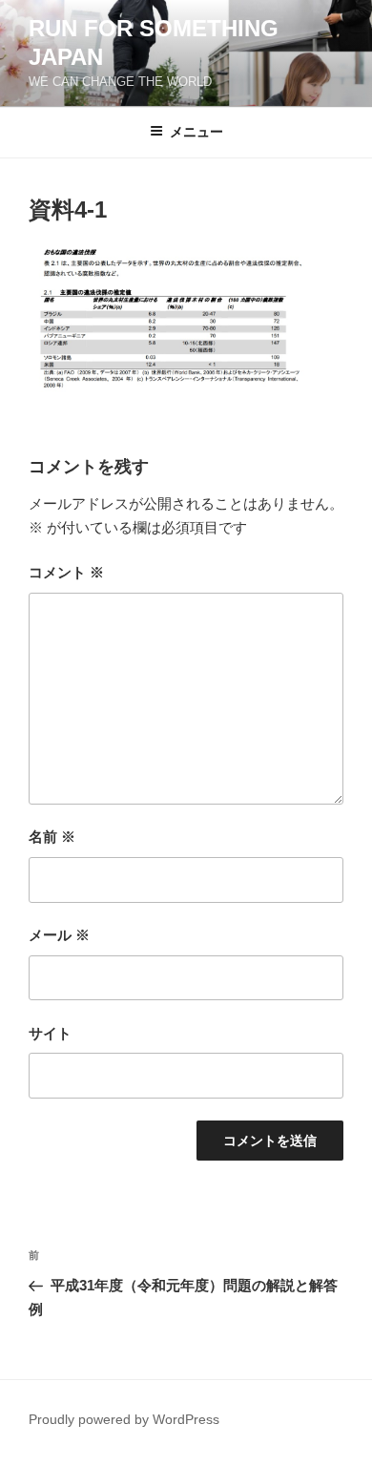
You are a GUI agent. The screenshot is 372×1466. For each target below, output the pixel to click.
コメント (66, 572)
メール (59, 935)
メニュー (196, 131)
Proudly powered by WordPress (124, 1419)
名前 (52, 836)
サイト (50, 1033)
